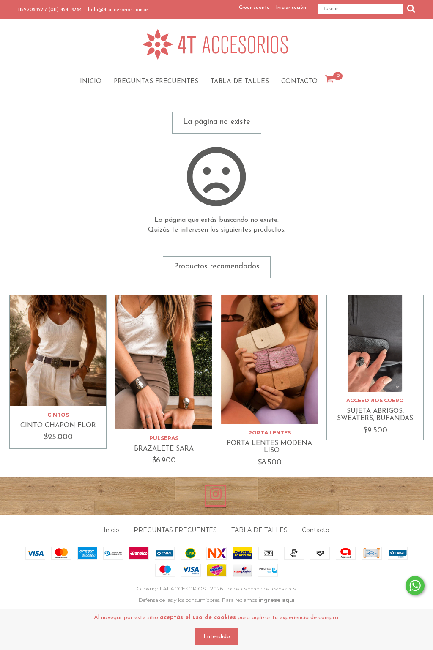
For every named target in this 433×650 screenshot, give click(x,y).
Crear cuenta (254, 7)
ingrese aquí (276, 600)
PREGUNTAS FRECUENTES (156, 82)
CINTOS (58, 415)
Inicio (90, 82)
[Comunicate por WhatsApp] (415, 585)
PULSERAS (163, 438)
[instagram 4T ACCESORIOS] (215, 496)
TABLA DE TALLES (240, 82)
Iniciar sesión (291, 7)
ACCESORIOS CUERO (375, 400)
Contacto (299, 82)
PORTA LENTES (269, 432)
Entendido (216, 637)
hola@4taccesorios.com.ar (118, 9)
